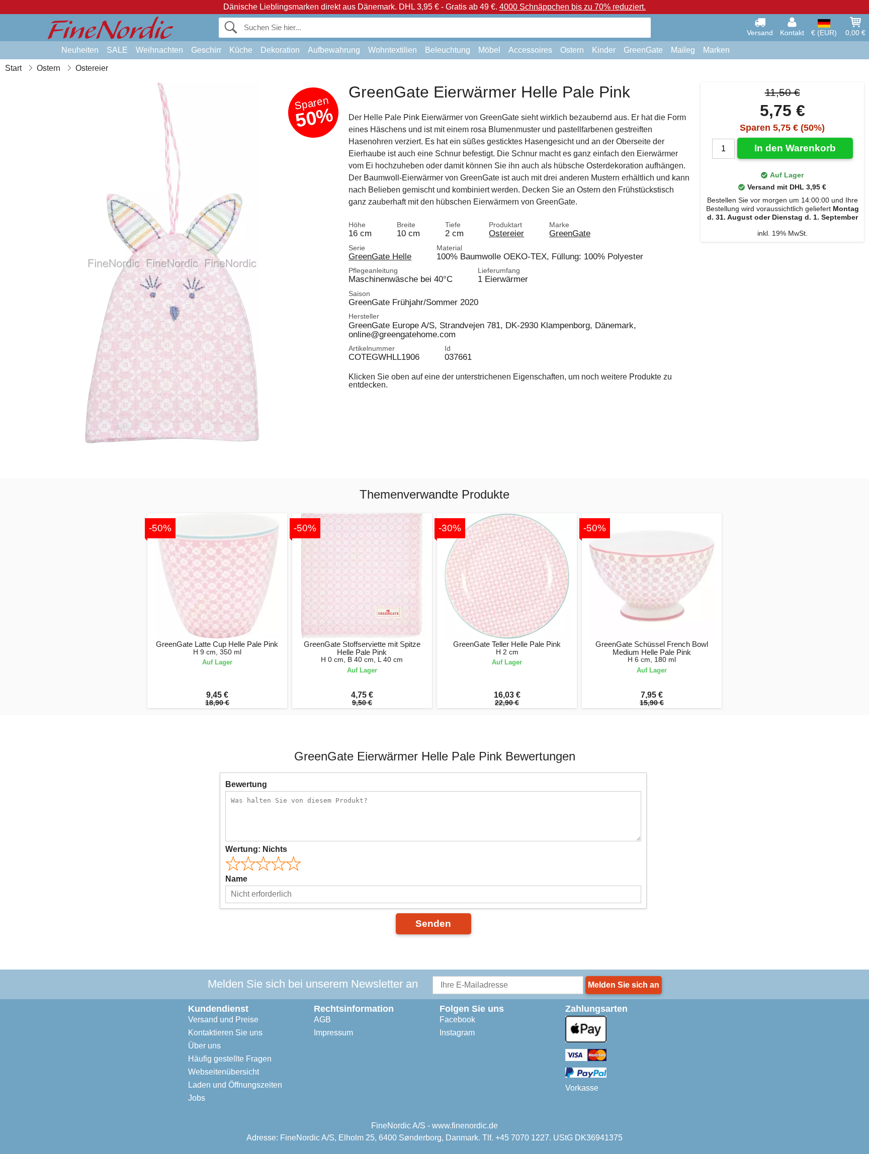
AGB (322, 1019)
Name (236, 879)
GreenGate (643, 50)
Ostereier (506, 233)
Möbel (489, 50)
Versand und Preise (223, 1019)
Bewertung (246, 784)
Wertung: (256, 849)
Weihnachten (159, 50)
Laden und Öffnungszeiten (235, 1085)
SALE (117, 50)
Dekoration (280, 50)
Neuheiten (80, 50)
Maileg (683, 50)
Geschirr (206, 50)
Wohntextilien (392, 50)
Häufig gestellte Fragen (230, 1058)
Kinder (604, 50)
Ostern (572, 50)
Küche (240, 50)
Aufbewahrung (334, 50)
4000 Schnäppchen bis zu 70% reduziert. (572, 7)
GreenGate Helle (380, 256)
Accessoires (530, 50)
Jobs (196, 1098)
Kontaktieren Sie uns (225, 1032)
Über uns (204, 1045)
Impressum (333, 1032)
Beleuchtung (447, 50)
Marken (716, 50)
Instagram (457, 1032)
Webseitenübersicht (223, 1072)
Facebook (457, 1019)
